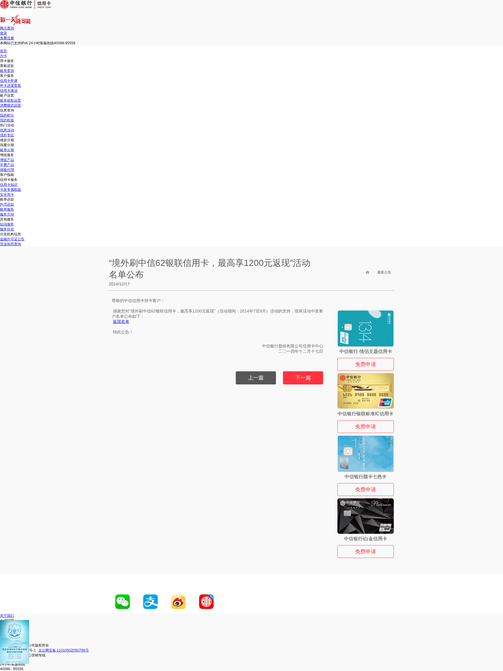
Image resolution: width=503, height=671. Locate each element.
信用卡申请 (8, 81)
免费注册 (7, 38)
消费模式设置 (10, 105)
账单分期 (7, 150)
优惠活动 (7, 130)
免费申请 (365, 364)
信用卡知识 (8, 185)
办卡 (3, 56)
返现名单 (121, 321)
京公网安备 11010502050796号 (63, 650)
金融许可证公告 (12, 239)
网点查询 (7, 28)
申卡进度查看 (10, 86)
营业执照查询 (10, 244)
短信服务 (7, 224)
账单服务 (7, 209)
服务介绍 (7, 214)
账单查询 (7, 71)
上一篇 (256, 378)
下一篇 (303, 378)
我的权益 (7, 120)
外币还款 (7, 204)
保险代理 (7, 170)
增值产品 (7, 160)
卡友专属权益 (10, 190)
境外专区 (7, 135)
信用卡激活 (8, 91)
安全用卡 (7, 195)
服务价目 (7, 229)
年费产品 (7, 165)
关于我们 (7, 616)
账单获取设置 (10, 100)
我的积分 (7, 115)
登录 (3, 33)
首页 (3, 51)
